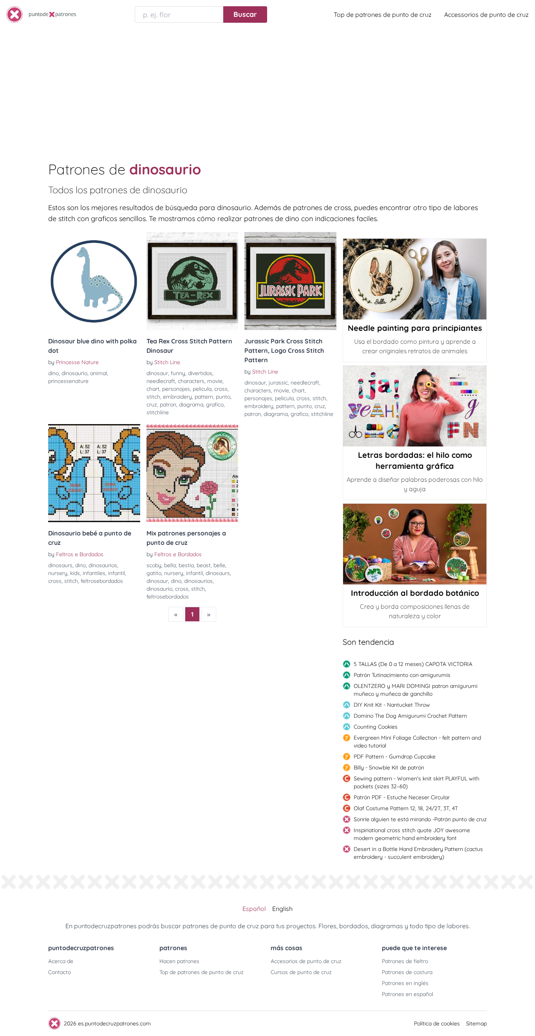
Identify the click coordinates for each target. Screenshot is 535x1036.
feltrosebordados (102, 580)
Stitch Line (167, 362)
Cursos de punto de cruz (301, 972)
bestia (186, 565)
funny (178, 373)
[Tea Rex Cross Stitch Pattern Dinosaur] (192, 281)
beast (204, 565)
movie (214, 381)
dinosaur (157, 373)
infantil (116, 573)
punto (223, 396)
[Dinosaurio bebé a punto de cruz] (94, 473)
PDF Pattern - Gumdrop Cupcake (395, 756)
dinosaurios (103, 565)
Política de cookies (437, 1023)
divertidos (200, 373)
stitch (153, 396)
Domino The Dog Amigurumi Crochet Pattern (410, 715)
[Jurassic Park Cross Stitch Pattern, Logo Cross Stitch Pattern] (290, 281)
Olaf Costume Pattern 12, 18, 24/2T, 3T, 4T (406, 808)
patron (168, 404)
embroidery (177, 396)
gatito (153, 573)
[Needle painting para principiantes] (414, 279)
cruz (151, 404)
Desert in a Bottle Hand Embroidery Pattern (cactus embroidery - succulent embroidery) (418, 852)
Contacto (59, 972)
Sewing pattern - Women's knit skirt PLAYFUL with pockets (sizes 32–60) (416, 782)
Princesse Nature (77, 362)
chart (152, 388)
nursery (57, 573)
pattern (204, 396)
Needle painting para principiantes (415, 328)
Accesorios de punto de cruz (306, 961)
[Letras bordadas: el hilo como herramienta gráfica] (414, 406)
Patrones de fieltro (405, 961)
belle (219, 565)
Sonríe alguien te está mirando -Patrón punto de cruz (420, 819)
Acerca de (60, 961)
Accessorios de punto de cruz (486, 14)
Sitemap (476, 1023)
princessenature (68, 381)
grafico (215, 404)
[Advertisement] (267, 88)
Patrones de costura (407, 972)
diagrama (191, 404)
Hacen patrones (179, 961)
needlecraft (160, 381)
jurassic (278, 382)
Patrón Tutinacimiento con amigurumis (402, 675)
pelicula (202, 388)
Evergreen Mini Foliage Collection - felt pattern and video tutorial (417, 741)
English (282, 909)
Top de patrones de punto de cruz (383, 14)
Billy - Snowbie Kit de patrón (389, 767)
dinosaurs (60, 565)
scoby (153, 565)
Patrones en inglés (405, 983)
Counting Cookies (376, 726)
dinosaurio (74, 373)
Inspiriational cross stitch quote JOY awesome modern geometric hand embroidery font (412, 834)
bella (170, 565)
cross (221, 388)
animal (98, 373)
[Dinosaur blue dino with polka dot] (94, 281)
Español (254, 909)
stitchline (157, 412)
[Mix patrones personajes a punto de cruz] (192, 473)
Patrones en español (407, 994)
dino (53, 373)
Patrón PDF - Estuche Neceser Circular (402, 797)
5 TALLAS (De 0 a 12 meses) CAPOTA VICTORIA (413, 664)
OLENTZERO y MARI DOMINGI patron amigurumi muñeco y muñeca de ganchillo (415, 689)
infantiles (94, 573)
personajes (176, 388)
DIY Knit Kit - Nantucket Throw (392, 704)
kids (75, 573)
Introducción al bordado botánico (415, 593)
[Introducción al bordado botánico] (414, 544)
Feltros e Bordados (79, 554)
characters (191, 381)
